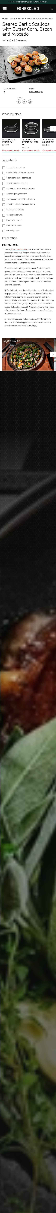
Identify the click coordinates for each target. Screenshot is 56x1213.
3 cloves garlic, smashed (16, 194)
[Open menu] (5, 8)
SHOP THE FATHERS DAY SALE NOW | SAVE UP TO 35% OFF (28, 2)
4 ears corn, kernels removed (18, 178)
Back (6, 18)
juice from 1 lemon (14, 220)
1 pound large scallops (15, 167)
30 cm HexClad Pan (19, 249)
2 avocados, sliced (13, 225)
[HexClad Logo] (28, 8)
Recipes (21, 18)
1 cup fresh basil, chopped (17, 183)
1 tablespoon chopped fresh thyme (20, 199)
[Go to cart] (51, 8)
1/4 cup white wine (14, 215)
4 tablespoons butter (15, 209)
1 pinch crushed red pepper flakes (20, 204)
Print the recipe (36, 92)
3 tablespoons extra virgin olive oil (20, 188)
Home (12, 18)
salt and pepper (12, 231)
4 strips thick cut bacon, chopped (20, 172)
